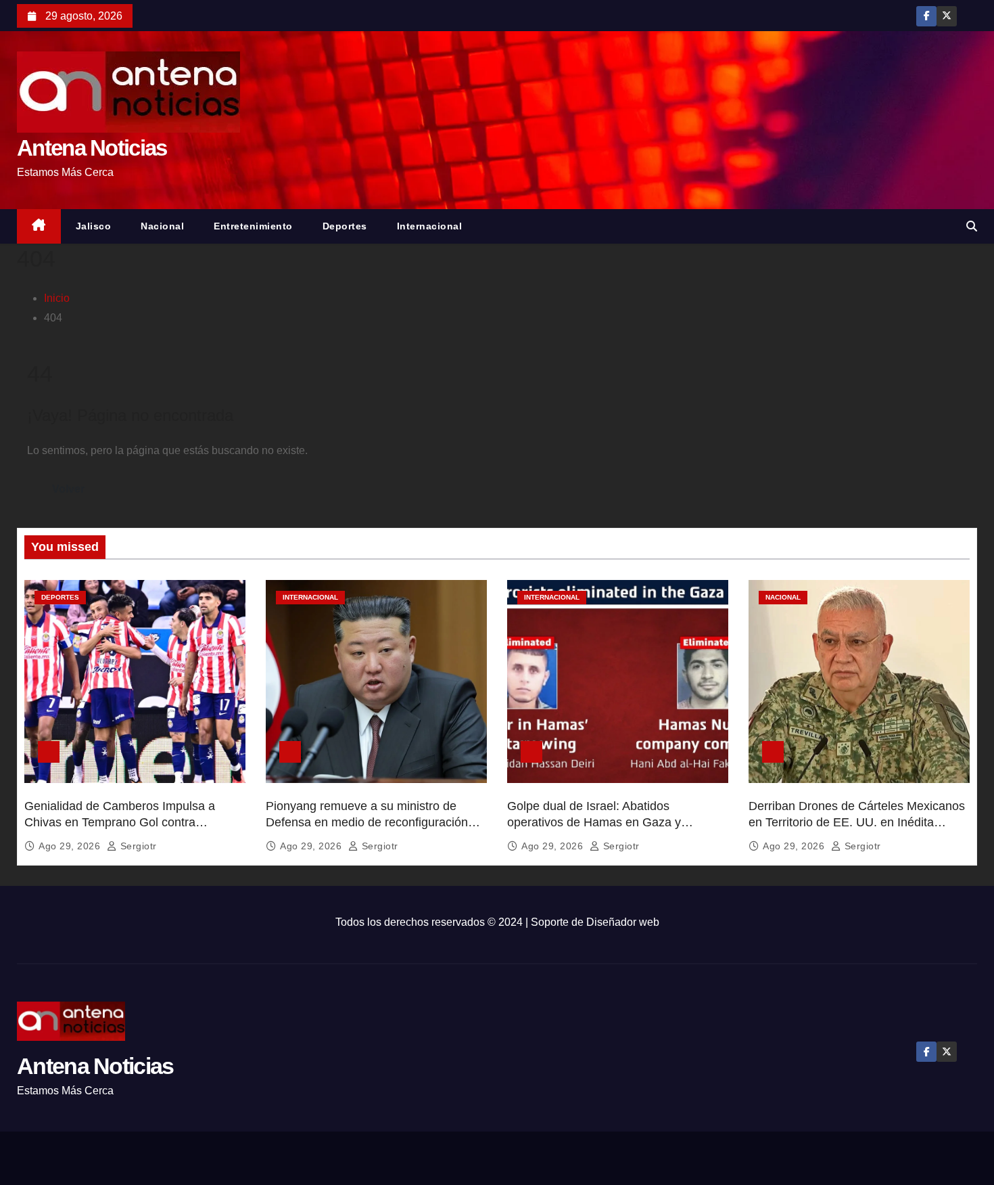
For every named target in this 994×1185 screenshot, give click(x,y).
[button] (971, 226)
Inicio (57, 298)
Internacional (430, 226)
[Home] (39, 226)
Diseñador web (622, 922)
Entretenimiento (253, 226)
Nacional (162, 226)
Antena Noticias (92, 147)
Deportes (345, 226)
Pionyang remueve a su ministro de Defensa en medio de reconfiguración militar (367, 822)
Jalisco (94, 226)
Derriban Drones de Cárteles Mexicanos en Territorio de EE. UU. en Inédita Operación (857, 822)
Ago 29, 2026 (71, 846)
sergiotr (137, 846)
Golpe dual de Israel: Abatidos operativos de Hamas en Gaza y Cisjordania (594, 822)
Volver (68, 489)
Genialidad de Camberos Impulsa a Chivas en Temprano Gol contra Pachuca (119, 822)
